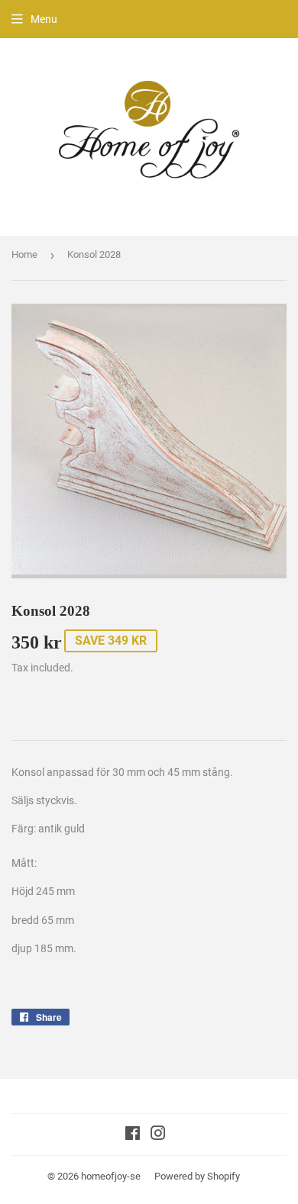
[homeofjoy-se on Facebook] (133, 1135)
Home (24, 254)
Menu (44, 19)
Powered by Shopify (197, 1176)
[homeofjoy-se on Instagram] (158, 1135)
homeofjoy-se (111, 1176)
